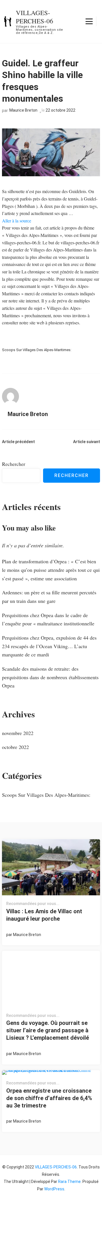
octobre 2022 (15, 747)
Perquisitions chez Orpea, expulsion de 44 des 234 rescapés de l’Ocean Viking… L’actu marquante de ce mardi (49, 646)
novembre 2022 (17, 733)
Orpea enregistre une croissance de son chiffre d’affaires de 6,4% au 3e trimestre (49, 1098)
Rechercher (13, 463)
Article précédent (18, 441)
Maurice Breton (23, 110)
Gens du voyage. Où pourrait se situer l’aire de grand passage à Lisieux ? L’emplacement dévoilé (47, 1030)
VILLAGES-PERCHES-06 (34, 16)
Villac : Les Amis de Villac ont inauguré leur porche (44, 915)
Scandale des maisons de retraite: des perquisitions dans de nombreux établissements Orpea (50, 677)
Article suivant (86, 441)
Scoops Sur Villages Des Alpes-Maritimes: (36, 350)
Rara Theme (69, 1181)
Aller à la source (16, 221)
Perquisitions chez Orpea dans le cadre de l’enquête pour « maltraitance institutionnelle (48, 619)
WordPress (54, 1189)
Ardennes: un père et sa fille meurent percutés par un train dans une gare (49, 596)
